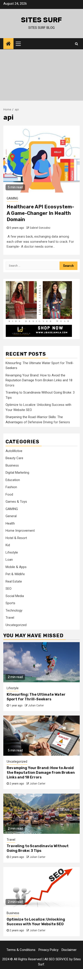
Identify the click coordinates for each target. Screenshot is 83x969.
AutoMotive (14, 451)
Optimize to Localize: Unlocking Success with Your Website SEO (36, 921)
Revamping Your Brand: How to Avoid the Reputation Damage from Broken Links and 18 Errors (39, 380)
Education (13, 480)
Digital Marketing (17, 473)
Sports (10, 603)
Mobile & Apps (16, 567)
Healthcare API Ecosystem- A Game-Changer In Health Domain (40, 213)
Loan (9, 560)
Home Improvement (20, 531)
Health (10, 523)
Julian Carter (36, 705)
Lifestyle (12, 552)
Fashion (11, 487)
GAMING (12, 198)
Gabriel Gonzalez (40, 227)
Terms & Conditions (20, 950)
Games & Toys (16, 502)
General (11, 516)
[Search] (76, 43)
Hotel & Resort (16, 538)
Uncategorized (16, 625)
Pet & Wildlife (15, 574)
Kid (8, 545)
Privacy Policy (48, 950)
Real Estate (14, 581)
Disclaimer (69, 950)
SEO (9, 589)
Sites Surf (41, 20)
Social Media (15, 596)
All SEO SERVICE (56, 959)
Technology (14, 610)
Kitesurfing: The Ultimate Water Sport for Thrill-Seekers (36, 696)
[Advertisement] (41, 76)
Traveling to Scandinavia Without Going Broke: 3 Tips (38, 848)
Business (12, 465)
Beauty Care (14, 458)
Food (9, 494)
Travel (10, 618)
